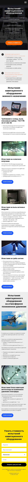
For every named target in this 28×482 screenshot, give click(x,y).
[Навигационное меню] (25, 2)
